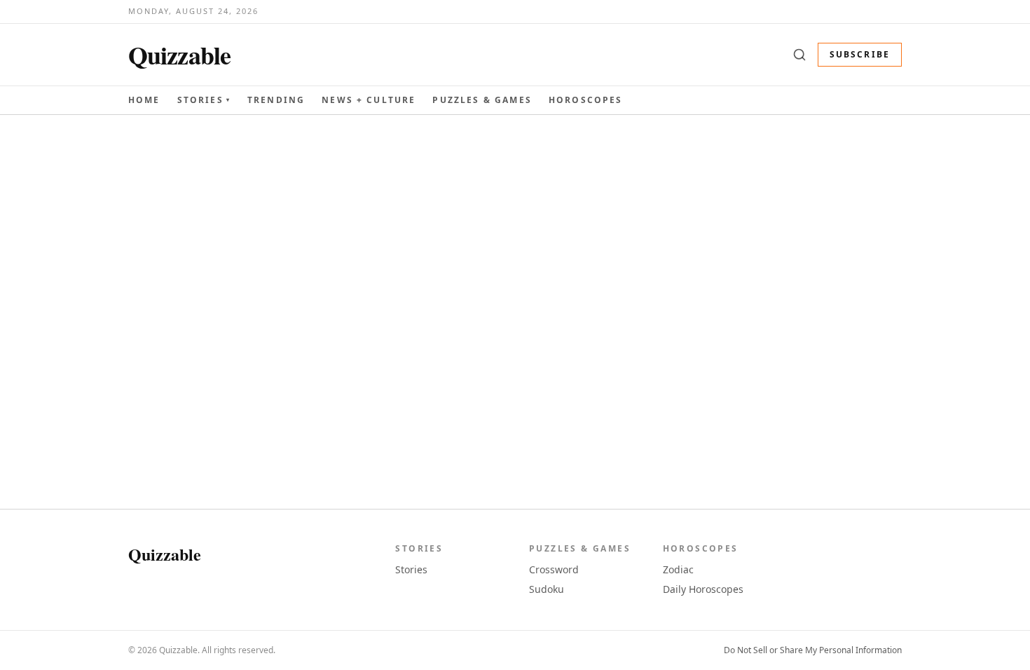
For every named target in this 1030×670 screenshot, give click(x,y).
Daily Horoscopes (703, 589)
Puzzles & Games (481, 100)
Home (144, 100)
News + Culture (369, 100)
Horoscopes (586, 100)
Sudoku (546, 589)
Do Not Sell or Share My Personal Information (813, 650)
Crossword (554, 569)
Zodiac (678, 569)
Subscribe (860, 54)
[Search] (799, 55)
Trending (276, 100)
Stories (204, 100)
